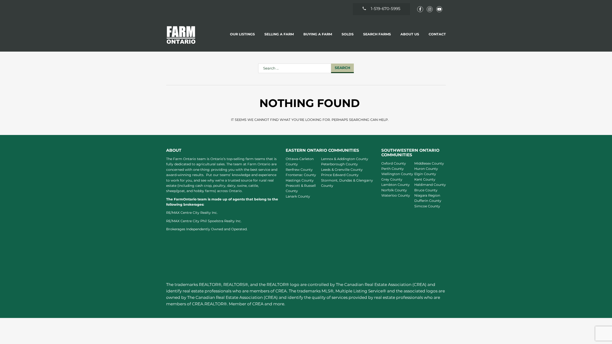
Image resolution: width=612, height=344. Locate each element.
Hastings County (300, 180)
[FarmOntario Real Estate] (181, 34)
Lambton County (395, 185)
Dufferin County (427, 201)
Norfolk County (394, 190)
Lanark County (298, 196)
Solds (348, 34)
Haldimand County (430, 185)
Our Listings (242, 34)
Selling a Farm (279, 34)
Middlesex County (429, 163)
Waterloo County (395, 195)
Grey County (391, 179)
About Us (409, 34)
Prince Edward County (340, 175)
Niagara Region (427, 195)
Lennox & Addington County (344, 159)
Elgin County (425, 174)
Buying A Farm (317, 34)
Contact (437, 34)
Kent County (424, 179)
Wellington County (397, 174)
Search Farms (377, 34)
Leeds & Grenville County (342, 169)
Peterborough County (339, 164)
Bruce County (425, 190)
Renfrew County (299, 169)
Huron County (426, 169)
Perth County (392, 169)
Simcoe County (427, 206)
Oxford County (393, 163)
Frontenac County (301, 175)
